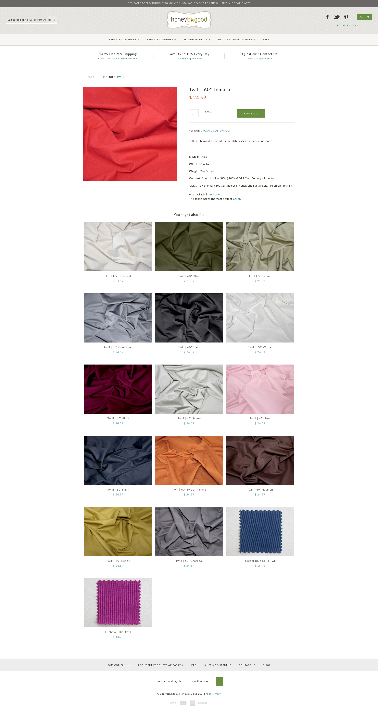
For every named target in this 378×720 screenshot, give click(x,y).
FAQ (194, 665)
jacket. (237, 198)
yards (209, 111)
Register (342, 25)
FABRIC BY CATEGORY (124, 39)
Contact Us (247, 665)
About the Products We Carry (160, 665)
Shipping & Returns (217, 665)
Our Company (119, 665)
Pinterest (346, 17)
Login (355, 25)
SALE (266, 39)
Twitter (336, 17)
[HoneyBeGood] (189, 12)
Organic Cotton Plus (215, 130)
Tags (92, 76)
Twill (120, 76)
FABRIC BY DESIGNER (161, 39)
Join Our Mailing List (170, 681)
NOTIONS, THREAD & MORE (236, 39)
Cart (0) (364, 17)
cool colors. (216, 194)
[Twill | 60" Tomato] (130, 88)
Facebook (327, 17)
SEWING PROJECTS (197, 39)
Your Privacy (213, 693)
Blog (266, 665)
